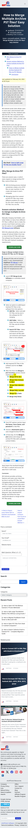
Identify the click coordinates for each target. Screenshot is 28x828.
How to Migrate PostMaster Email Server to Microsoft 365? (13, 618)
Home (4, 38)
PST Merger (14, 262)
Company (4, 784)
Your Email (5, 538)
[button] (14, 54)
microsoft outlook (15, 32)
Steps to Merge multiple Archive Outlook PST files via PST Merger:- (16, 70)
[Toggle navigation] (25, 4)
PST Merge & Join (8, 228)
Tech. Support (19, 786)
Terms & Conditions (7, 825)
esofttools (11, 30)
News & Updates (6, 792)
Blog (16, 790)
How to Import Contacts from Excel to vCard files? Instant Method (22, 516)
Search (23, 582)
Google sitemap (6, 799)
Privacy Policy (5, 786)
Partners (17, 792)
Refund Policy (5, 790)
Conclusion (14, 74)
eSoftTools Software (7, 823)
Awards (3, 794)
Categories (4, 592)
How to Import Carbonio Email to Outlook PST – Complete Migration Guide (13, 631)
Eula (2, 788)
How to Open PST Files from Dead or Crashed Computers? (13, 624)
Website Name (6, 545)
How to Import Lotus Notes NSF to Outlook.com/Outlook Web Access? (9, 513)
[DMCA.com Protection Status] (5, 804)
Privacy (17, 825)
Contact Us (18, 788)
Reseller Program (20, 796)
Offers (17, 784)
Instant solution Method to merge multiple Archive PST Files (15, 63)
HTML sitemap (5, 801)
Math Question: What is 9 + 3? (11, 552)
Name (3, 531)
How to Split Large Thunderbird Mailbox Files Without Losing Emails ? (14, 612)
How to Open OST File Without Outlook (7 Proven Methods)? (12, 606)
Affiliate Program (20, 794)
